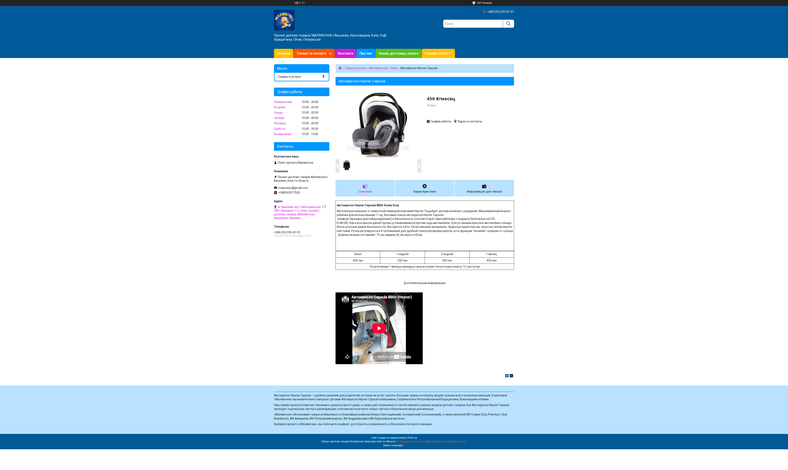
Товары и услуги (355, 68)
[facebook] (507, 376)
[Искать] (508, 24)
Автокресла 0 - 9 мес (383, 68)
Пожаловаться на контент (412, 441)
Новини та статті (438, 53)
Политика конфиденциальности (447, 441)
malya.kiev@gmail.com (293, 187)
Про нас (366, 53)
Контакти (345, 53)
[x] (511, 376)
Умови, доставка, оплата (398, 53)
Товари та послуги (311, 53)
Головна (283, 53)
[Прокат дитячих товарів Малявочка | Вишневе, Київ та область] (284, 20)
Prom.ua (412, 437)
